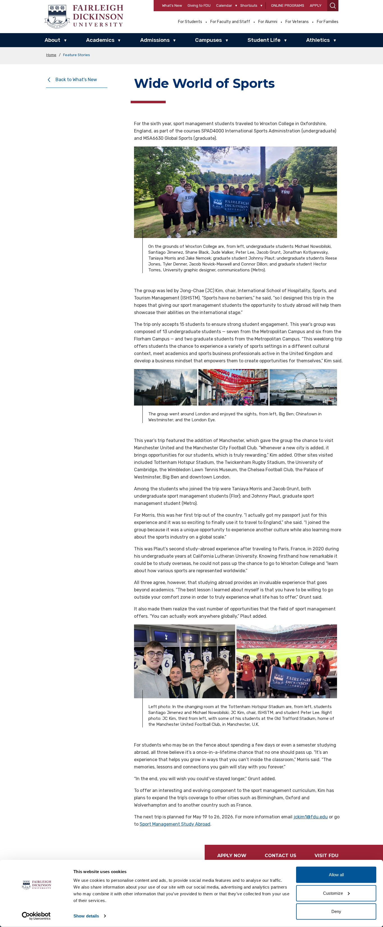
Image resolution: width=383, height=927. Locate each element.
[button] (332, 5)
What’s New (172, 5)
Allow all (336, 874)
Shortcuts (248, 5)
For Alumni (267, 22)
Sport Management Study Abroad (175, 824)
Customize (333, 893)
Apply (316, 5)
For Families (327, 22)
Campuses (208, 40)
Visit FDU (326, 855)
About (52, 40)
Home (51, 55)
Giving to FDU (199, 5)
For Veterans (297, 22)
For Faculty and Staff (230, 22)
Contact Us (280, 855)
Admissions (155, 40)
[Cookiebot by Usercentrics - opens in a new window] (36, 916)
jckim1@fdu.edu (311, 817)
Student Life (264, 40)
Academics (100, 40)
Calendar (224, 5)
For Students (190, 22)
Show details (86, 916)
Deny (336, 911)
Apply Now (231, 855)
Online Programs (287, 5)
